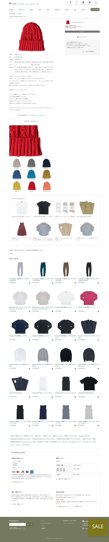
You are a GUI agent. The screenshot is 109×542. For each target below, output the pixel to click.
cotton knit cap (18, 57)
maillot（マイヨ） (19, 54)
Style (37, 4)
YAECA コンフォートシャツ (71, 436)
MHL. (34, 441)
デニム (94, 441)
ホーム (42, 520)
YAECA (12, 436)
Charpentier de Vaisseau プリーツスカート (21, 438)
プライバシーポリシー (68, 523)
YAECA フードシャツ (58, 436)
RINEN (46, 441)
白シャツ (65, 441)
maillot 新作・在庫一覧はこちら (31, 121)
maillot (11, 253)
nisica (94, 438)
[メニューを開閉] (103, 2)
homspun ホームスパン (84, 436)
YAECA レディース (28, 436)
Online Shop (21, 4)
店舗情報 (43, 528)
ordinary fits (40, 441)
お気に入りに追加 (83, 37)
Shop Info (32, 4)
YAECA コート (38, 436)
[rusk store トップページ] (13, 4)
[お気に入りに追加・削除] (29, 283)
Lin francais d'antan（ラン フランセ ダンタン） (44, 438)
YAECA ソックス (47, 436)
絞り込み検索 (96, 9)
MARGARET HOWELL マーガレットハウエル (21, 441)
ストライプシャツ (87, 441)
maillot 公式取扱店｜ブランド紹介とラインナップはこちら (31, 115)
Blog (27, 4)
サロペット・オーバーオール (23, 444)
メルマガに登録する (89, 51)
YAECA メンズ (19, 436)
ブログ (42, 525)
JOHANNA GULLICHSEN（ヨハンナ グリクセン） (69, 438)
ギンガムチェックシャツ (75, 441)
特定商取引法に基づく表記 (69, 520)
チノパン (13, 444)
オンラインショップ (46, 523)
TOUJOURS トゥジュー (55, 441)
